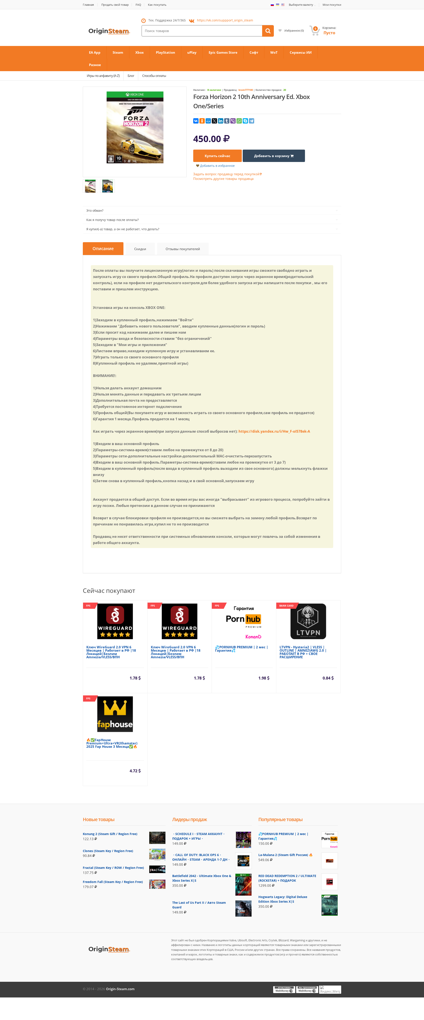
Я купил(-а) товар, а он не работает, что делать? (122, 229)
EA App (94, 52)
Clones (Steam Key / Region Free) (108, 851)
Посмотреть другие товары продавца (223, 178)
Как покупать (157, 4)
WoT (274, 52)
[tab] (103, 248)
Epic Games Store (223, 52)
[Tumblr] (226, 121)
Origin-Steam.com (120, 989)
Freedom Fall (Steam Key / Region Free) (113, 882)
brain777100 (245, 89)
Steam (118, 52)
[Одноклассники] (202, 121)
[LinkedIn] (220, 121)
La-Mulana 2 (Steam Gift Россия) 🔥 (285, 855)
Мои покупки (332, 4)
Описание (103, 248)
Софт (254, 52)
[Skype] (245, 121)
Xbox (139, 52)
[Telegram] (251, 121)
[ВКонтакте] (196, 121)
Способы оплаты (154, 75)
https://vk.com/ (225, 20)
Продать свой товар (115, 4)
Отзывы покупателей (183, 249)
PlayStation (165, 52)
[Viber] (233, 121)
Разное (95, 65)
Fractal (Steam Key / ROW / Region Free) (113, 868)
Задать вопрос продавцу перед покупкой (226, 174)
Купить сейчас (217, 156)
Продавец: (230, 90)
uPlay (192, 52)
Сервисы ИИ (301, 52)
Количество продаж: (269, 90)
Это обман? (94, 210)
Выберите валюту (301, 5)
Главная (88, 4)
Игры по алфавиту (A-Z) (103, 75)
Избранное (294, 30)
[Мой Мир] (208, 121)
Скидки (140, 249)
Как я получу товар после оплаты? (112, 220)
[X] (214, 121)
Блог (131, 75)
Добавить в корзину (272, 156)
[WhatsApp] (239, 121)
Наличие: (199, 90)
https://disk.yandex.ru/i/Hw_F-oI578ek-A (274, 431)
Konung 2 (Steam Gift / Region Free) (110, 834)
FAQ (138, 4)
